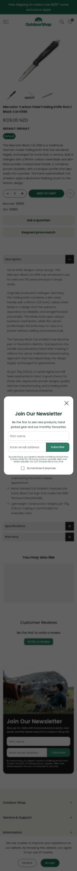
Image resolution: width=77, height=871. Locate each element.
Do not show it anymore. (41, 468)
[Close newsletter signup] (66, 403)
